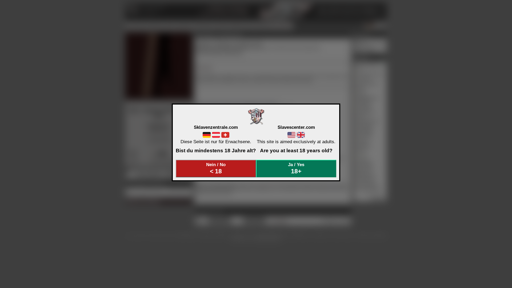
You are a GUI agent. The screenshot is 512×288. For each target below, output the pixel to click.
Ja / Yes (296, 168)
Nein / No (216, 168)
